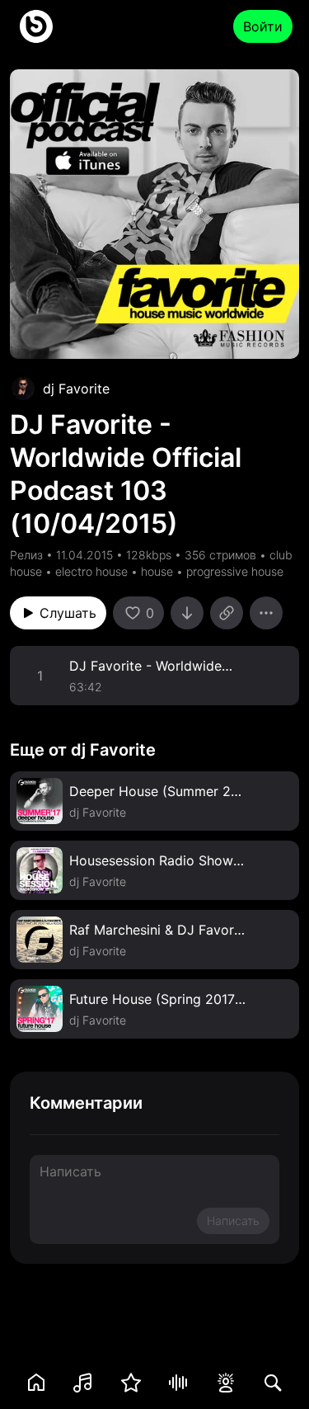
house (157, 571)
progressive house (234, 571)
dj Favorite (76, 388)
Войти (263, 26)
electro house (91, 571)
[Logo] (36, 26)
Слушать (68, 613)
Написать (233, 1220)
